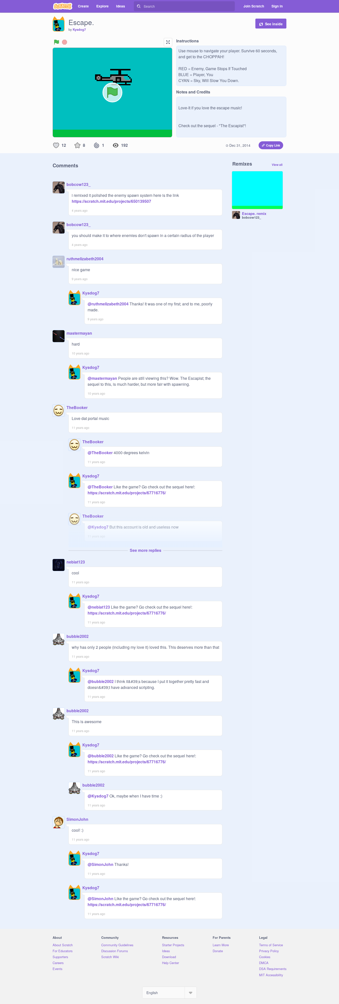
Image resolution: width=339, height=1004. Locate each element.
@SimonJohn (100, 864)
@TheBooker (100, 452)
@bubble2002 (101, 681)
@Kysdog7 (98, 527)
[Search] (139, 6)
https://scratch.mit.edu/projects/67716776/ (127, 493)
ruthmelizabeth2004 (85, 259)
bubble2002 (78, 636)
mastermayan (79, 333)
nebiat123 (76, 562)
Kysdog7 (79, 29)
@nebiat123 (99, 607)
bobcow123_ (79, 184)
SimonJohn (77, 819)
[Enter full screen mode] (168, 42)
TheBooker (77, 407)
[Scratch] (63, 6)
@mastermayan (102, 378)
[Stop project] (64, 42)
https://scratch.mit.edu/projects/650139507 (111, 201)
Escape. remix (254, 213)
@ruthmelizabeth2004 (108, 304)
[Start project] (57, 42)
